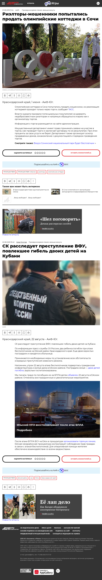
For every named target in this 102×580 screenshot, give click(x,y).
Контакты (76, 531)
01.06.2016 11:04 (7, 10)
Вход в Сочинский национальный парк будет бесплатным (64, 143)
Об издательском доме (29, 528)
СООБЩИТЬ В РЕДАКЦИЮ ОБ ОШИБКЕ (66, 534)
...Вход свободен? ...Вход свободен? (27, 198)
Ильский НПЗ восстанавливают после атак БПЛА (50, 424)
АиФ (4, 327)
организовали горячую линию (79, 441)
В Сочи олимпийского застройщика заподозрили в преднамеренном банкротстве (80, 191)
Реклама (57, 528)
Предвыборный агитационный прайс (35, 534)
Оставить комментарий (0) (81, 153)
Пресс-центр (46, 528)
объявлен (73, 375)
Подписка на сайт (62, 531)
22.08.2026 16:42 (8, 242)
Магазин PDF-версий (72, 528)
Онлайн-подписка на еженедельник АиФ (36, 531)
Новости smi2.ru (10, 234)
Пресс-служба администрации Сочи (16, 90)
